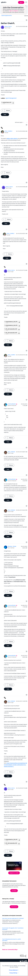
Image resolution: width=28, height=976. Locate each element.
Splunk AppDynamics (6, 15)
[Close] (26, 963)
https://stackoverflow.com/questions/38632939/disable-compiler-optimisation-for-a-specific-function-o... (15, 764)
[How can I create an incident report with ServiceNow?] (24, 122)
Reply (5, 114)
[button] (26, 20)
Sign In (21, 2)
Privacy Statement (13, 970)
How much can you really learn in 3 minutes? (13, 918)
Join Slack (14, 890)
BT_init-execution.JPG (11, 329)
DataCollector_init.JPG (11, 321)
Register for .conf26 (14, 872)
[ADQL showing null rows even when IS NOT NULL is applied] (26, 122)
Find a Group (14, 906)
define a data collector (12, 138)
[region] (14, 969)
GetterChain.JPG (7, 102)
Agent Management (11, 98)
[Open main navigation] (26, 2)
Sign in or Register (13, 10)
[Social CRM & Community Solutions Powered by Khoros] (23, 955)
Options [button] (25, 15)
